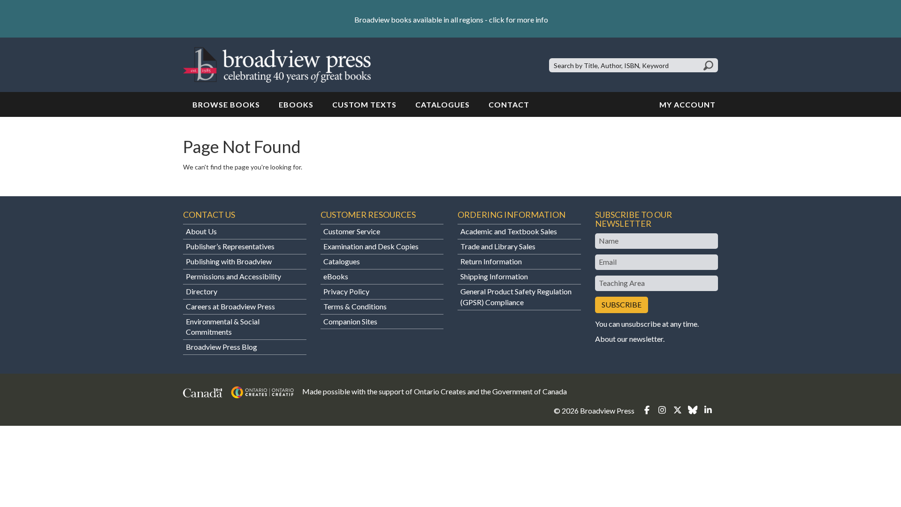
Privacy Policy (346, 291)
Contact (509, 104)
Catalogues (442, 104)
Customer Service (351, 231)
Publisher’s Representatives (230, 246)
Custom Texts (364, 104)
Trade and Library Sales (497, 246)
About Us (201, 231)
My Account (687, 104)
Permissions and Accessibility (233, 276)
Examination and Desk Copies (371, 246)
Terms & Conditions (355, 306)
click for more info (518, 19)
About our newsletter (629, 338)
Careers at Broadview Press (230, 306)
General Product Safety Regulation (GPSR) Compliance (516, 297)
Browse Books (226, 104)
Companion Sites (350, 321)
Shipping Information (494, 276)
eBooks (296, 104)
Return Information (491, 261)
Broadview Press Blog (221, 346)
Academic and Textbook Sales (508, 231)
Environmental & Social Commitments (223, 327)
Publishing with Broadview (229, 261)
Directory (201, 291)
